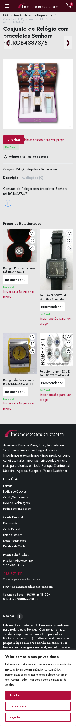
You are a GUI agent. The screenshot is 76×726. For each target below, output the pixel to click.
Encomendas (10, 523)
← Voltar (13, 140)
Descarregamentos (14, 540)
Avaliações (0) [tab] (32, 177)
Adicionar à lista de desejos (28, 157)
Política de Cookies (14, 491)
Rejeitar (15, 717)
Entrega (7, 486)
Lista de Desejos (12, 535)
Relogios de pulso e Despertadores (33, 15)
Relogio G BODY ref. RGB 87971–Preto (53, 297)
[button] (69, 6)
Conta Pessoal (11, 529)
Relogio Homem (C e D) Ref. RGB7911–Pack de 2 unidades (55, 375)
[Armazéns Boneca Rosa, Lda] (38, 6)
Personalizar (19, 706)
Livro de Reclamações (16, 503)
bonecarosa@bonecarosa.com (32, 587)
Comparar (32, 248)
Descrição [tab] (11, 177)
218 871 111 (12, 574)
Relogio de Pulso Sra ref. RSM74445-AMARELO (19, 382)
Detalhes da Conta (14, 546)
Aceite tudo (18, 695)
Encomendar (13, 279)
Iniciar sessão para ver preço (44, 139)
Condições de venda (15, 497)
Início (6, 15)
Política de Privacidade (17, 509)
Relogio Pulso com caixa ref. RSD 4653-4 (19, 270)
